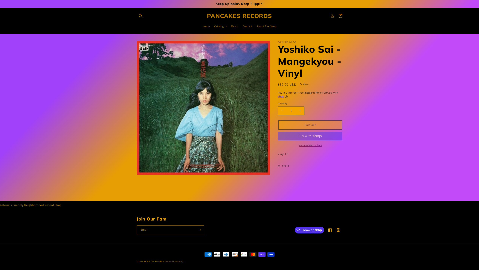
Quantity (282, 103)
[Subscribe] (200, 229)
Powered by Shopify (174, 261)
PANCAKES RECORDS (154, 261)
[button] (141, 16)
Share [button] (285, 165)
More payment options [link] (310, 145)
